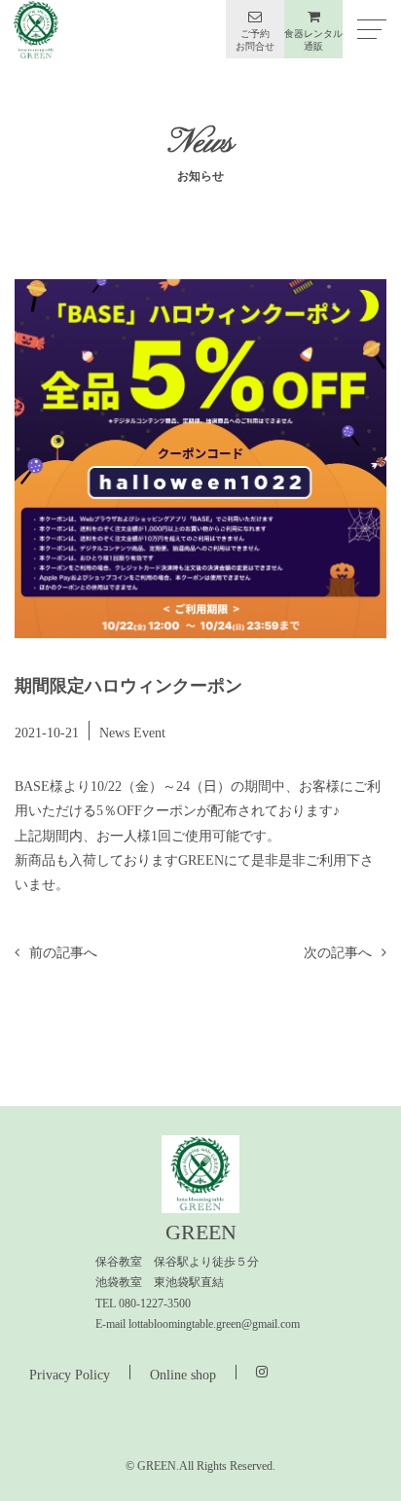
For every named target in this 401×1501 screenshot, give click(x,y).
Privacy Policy (69, 1375)
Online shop (183, 1375)
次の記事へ (338, 953)
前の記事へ (63, 953)
